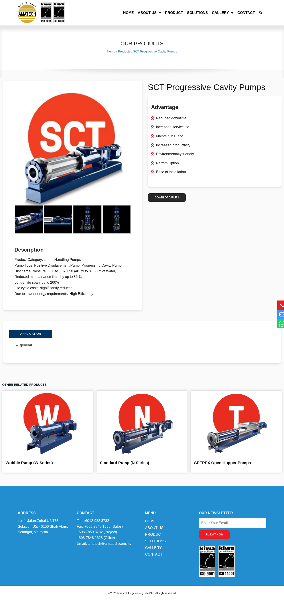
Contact (246, 13)
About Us (147, 13)
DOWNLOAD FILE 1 (167, 197)
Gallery (220, 13)
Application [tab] (30, 333)
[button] (260, 12)
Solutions (197, 13)
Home (128, 13)
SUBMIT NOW (214, 534)
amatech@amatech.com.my (109, 543)
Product (174, 13)
